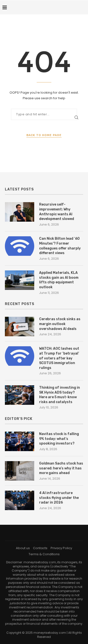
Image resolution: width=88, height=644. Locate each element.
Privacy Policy (61, 548)
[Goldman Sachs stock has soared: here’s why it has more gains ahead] (19, 471)
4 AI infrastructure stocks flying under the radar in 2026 (59, 498)
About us (23, 548)
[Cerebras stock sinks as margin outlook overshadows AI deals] (19, 326)
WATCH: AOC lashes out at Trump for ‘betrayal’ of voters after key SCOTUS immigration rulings (59, 358)
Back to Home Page (44, 135)
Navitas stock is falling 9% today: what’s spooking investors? (59, 439)
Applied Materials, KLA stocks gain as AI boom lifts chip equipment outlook (58, 280)
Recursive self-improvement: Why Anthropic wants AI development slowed (56, 211)
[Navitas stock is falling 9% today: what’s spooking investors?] (19, 441)
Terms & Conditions (44, 554)
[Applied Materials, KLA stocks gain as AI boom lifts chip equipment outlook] (19, 280)
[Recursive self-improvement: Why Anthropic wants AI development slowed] (19, 212)
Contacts (40, 548)
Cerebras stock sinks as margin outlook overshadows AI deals (59, 324)
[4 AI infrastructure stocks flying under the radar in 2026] (19, 500)
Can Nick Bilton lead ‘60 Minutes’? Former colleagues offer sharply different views (60, 246)
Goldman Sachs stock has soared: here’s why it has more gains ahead (61, 468)
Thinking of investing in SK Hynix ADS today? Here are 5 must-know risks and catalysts (59, 395)
